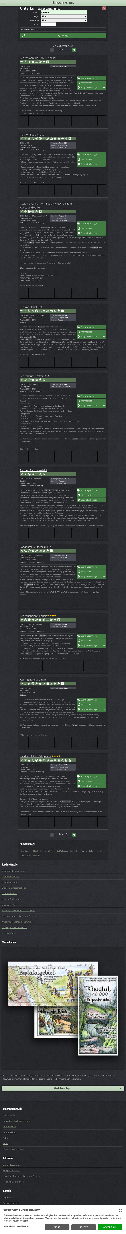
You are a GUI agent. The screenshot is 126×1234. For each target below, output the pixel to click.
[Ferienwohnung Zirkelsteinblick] (91, 66)
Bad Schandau (62, 851)
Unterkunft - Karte (10, 904)
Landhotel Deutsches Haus (35, 547)
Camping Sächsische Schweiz (14, 927)
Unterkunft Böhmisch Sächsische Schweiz (21, 1176)
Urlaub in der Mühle (11, 882)
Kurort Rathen (9, 1126)
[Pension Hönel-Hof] (91, 315)
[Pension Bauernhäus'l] (91, 143)
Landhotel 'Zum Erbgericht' (35, 756)
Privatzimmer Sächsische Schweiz (16, 921)
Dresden (21, 1149)
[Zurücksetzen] (104, 8)
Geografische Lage (89, 87)
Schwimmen (26, 851)
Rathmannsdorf (95, 851)
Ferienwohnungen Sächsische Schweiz (19, 916)
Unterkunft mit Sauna (11, 899)
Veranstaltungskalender (13, 1181)
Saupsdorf (37, 855)
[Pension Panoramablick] (91, 479)
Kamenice (74, 851)
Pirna (5, 1143)
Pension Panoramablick (33, 470)
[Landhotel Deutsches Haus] (91, 555)
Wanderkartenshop (61, 1088)
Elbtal (35, 851)
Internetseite (86, 82)
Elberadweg (26, 855)
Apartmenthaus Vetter (33, 679)
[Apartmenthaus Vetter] (91, 688)
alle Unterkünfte (9, 933)
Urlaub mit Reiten (9, 893)
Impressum (8, 1197)
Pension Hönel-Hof (31, 307)
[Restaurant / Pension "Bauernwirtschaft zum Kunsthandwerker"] (91, 212)
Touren (84, 851)
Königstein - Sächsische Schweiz (17, 1121)
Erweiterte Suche (31, 29)
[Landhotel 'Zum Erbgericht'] (91, 765)
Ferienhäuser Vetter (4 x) (34, 376)
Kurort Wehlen (9, 1132)
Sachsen (12, 1149)
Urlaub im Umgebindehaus (14, 887)
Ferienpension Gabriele (33, 616)
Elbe (5, 1149)
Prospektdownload (11, 1170)
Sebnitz (43, 851)
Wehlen (51, 851)
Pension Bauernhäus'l (32, 134)
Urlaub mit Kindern (10, 876)
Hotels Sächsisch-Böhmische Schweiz (18, 910)
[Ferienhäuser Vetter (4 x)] (91, 384)
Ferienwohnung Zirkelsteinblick (38, 58)
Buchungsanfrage (89, 78)
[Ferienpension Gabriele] (91, 624)
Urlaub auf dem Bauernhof (14, 871)
